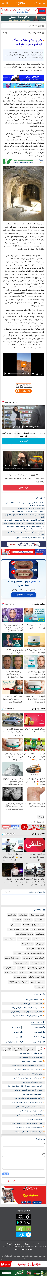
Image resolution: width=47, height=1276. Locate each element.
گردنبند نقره (17, 920)
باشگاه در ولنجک (27, 943)
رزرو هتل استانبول (24, 939)
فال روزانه (16, 1037)
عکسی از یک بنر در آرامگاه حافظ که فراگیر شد (27, 1015)
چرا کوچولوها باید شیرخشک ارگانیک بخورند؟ (29, 537)
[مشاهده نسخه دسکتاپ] (3, 3)
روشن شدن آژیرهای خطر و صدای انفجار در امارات (27, 1065)
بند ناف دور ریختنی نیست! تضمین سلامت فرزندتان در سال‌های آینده (26, 533)
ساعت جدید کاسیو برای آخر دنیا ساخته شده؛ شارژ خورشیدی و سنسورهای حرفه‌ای (24, 504)
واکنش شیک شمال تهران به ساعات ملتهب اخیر (28, 1069)
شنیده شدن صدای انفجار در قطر (32, 1082)
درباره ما (9, 1244)
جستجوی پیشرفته (26, 1249)
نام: (44, 1144)
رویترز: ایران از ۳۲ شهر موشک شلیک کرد (30, 1074)
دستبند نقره (28, 920)
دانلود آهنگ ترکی (11, 972)
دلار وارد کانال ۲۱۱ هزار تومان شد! (32, 1094)
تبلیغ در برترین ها (18, 1246)
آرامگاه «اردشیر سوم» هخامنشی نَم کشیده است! (26, 1003)
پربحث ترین (5, 1049)
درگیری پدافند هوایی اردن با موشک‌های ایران (28, 1098)
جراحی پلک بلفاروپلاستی (35, 948)
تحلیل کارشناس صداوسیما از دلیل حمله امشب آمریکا (26, 1123)
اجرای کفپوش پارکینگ (36, 977)
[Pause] (4, 427)
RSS (16, 1249)
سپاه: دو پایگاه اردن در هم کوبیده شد (31, 1053)
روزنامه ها (38, 1027)
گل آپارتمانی (40, 943)
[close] (2, 1259)
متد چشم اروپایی (9, 939)
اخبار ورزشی (19, 1244)
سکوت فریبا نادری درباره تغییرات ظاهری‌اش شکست (26, 1102)
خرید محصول (23, 487)
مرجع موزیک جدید (37, 929)
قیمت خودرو (37, 1032)
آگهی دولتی (7, 1246)
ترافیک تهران (37, 1037)
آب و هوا (16, 1032)
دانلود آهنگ (40, 934)
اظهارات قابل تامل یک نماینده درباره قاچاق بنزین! (27, 1115)
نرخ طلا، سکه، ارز (14, 1027)
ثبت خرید (24, 441)
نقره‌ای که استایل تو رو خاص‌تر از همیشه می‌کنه (28, 511)
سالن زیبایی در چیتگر (21, 963)
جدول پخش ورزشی (13, 1041)
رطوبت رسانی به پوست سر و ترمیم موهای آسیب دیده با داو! (24, 523)
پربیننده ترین (16, 1049)
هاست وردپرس (9, 967)
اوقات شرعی (37, 1041)
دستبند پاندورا (15, 924)
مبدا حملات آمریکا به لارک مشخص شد (30, 1057)
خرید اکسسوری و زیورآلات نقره (33, 924)
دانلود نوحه (21, 967)
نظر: (43, 1153)
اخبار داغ (28, 1049)
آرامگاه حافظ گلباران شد (34, 999)
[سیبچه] (23, 1217)
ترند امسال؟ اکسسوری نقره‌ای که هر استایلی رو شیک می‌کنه (24, 520)
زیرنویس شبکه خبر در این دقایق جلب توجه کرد (28, 1078)
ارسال (6, 1174)
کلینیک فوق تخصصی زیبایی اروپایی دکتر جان (29, 953)
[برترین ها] (21, 3)
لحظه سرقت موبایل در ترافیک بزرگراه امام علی (28, 1127)
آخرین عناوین (40, 1049)
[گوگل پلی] (23, 1223)
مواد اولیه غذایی (38, 939)
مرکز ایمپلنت (39, 986)
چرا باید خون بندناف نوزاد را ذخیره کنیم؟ (30, 508)
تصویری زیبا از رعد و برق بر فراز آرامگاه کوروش (26, 1011)
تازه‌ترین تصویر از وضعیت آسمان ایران (30, 1061)
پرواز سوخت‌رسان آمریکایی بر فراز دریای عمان (28, 1132)
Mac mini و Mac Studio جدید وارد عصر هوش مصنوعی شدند (24, 516)
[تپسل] (3, 402)
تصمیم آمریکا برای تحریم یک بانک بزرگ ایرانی (28, 1090)
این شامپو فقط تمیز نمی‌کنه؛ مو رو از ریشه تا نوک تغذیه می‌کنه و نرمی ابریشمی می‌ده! (25, 527)
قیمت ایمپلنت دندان (37, 915)
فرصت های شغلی (31, 1246)
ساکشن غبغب (39, 920)
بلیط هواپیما (23, 915)
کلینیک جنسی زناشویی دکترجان (33, 958)
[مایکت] (23, 1235)
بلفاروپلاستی (12, 915)
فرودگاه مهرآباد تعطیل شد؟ (34, 1119)
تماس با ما (42, 1246)
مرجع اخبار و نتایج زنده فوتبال (18, 929)
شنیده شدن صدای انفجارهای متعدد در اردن (29, 1107)
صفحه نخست (37, 1244)
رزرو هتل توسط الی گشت (24, 934)
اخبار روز (28, 1244)
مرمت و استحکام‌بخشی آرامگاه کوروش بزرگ (27, 1007)
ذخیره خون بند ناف (37, 963)
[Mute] (8, 427)
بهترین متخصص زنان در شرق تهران (32, 972)
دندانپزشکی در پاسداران (36, 967)
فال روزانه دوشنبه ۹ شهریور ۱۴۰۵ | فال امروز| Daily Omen (25, 1086)
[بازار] (23, 1229)
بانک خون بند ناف (20, 977)
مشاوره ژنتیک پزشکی (12, 958)
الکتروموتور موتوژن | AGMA (18, 982)
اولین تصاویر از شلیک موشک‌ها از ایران (30, 1111)
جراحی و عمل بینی (37, 982)
